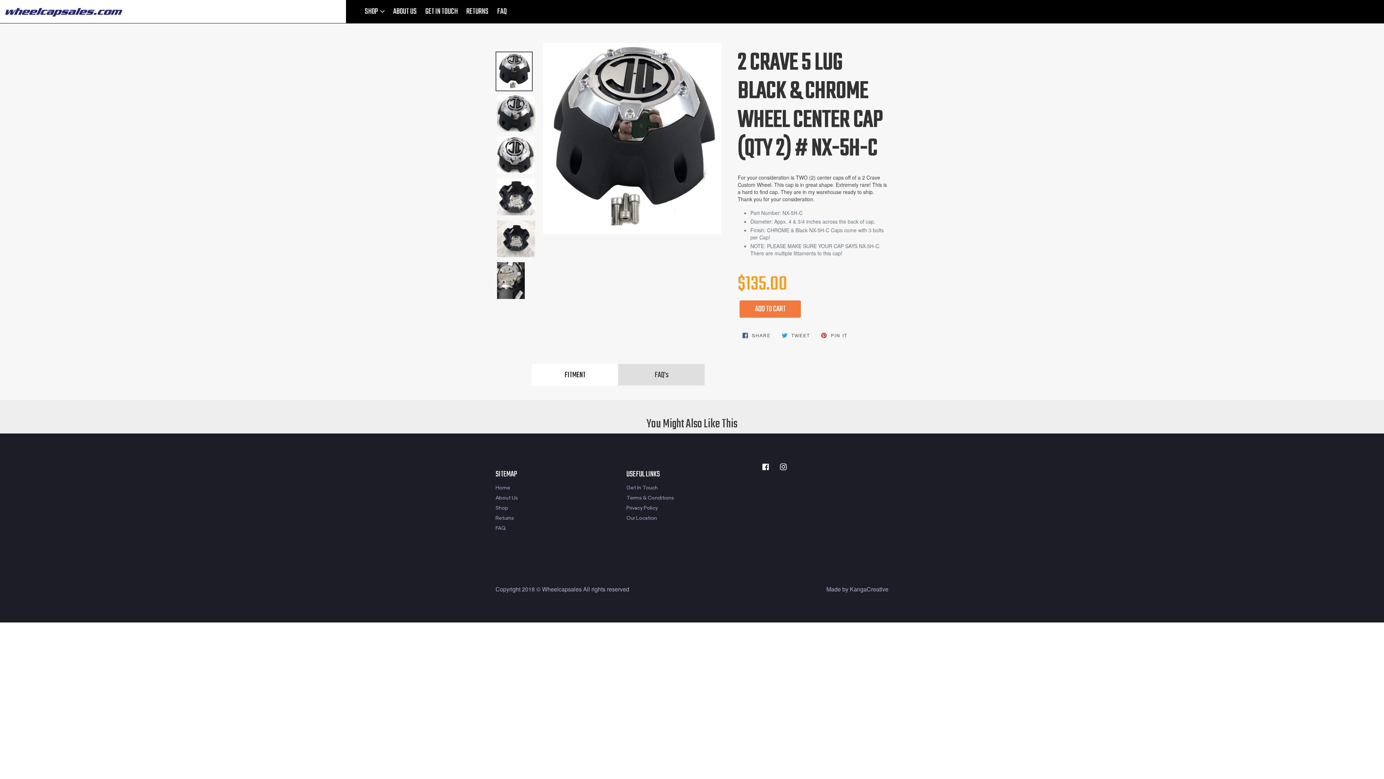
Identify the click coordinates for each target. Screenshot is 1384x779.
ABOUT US (405, 11)
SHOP (372, 11)
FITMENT (575, 375)
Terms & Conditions (650, 498)
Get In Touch (642, 488)
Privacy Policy (642, 508)
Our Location (641, 518)
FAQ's (662, 375)
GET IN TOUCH (441, 11)
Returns (505, 518)
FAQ (502, 11)
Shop (502, 508)
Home (503, 488)
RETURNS (477, 11)
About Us (507, 498)
